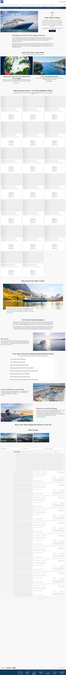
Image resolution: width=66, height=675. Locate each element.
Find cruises (52, 30)
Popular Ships (45, 5)
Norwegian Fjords (15, 46)
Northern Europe (48, 323)
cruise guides (23, 391)
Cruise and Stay (24, 5)
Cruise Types (9, 5)
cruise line (33, 38)
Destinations (31, 5)
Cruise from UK (17, 5)
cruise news (15, 391)
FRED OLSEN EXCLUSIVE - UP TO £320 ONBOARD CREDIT (32, 7)
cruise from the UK (24, 323)
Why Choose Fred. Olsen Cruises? (50, 7)
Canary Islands (41, 326)
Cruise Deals (2, 5)
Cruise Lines (38, 5)
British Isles (26, 324)
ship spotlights (8, 392)
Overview (3, 7)
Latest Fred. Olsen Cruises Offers (12, 7)
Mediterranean (35, 46)
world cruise (18, 327)
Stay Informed (52, 5)
